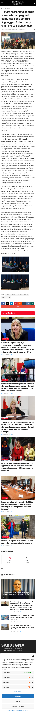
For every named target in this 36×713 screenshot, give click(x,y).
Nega (18, 701)
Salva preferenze (18, 706)
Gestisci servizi (18, 691)
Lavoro (5, 379)
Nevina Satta (6, 297)
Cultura (8, 8)
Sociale (5, 459)
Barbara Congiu (10, 294)
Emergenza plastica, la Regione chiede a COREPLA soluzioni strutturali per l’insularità (22, 617)
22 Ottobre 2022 (6, 511)
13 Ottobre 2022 (6, 545)
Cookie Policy (10, 710)
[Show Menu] (2, 3)
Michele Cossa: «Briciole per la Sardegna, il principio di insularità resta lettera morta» (17, 594)
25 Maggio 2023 (6, 434)
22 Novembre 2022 (6, 29)
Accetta (18, 696)
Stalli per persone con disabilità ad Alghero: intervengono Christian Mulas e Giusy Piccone (22, 627)
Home (2, 8)
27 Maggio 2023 (6, 393)
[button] (33, 656)
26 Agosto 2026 (7, 597)
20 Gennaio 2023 (6, 473)
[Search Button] (34, 3)
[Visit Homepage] (18, 3)
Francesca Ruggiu (22, 294)
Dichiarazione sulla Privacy (21, 710)
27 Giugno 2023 (6, 354)
